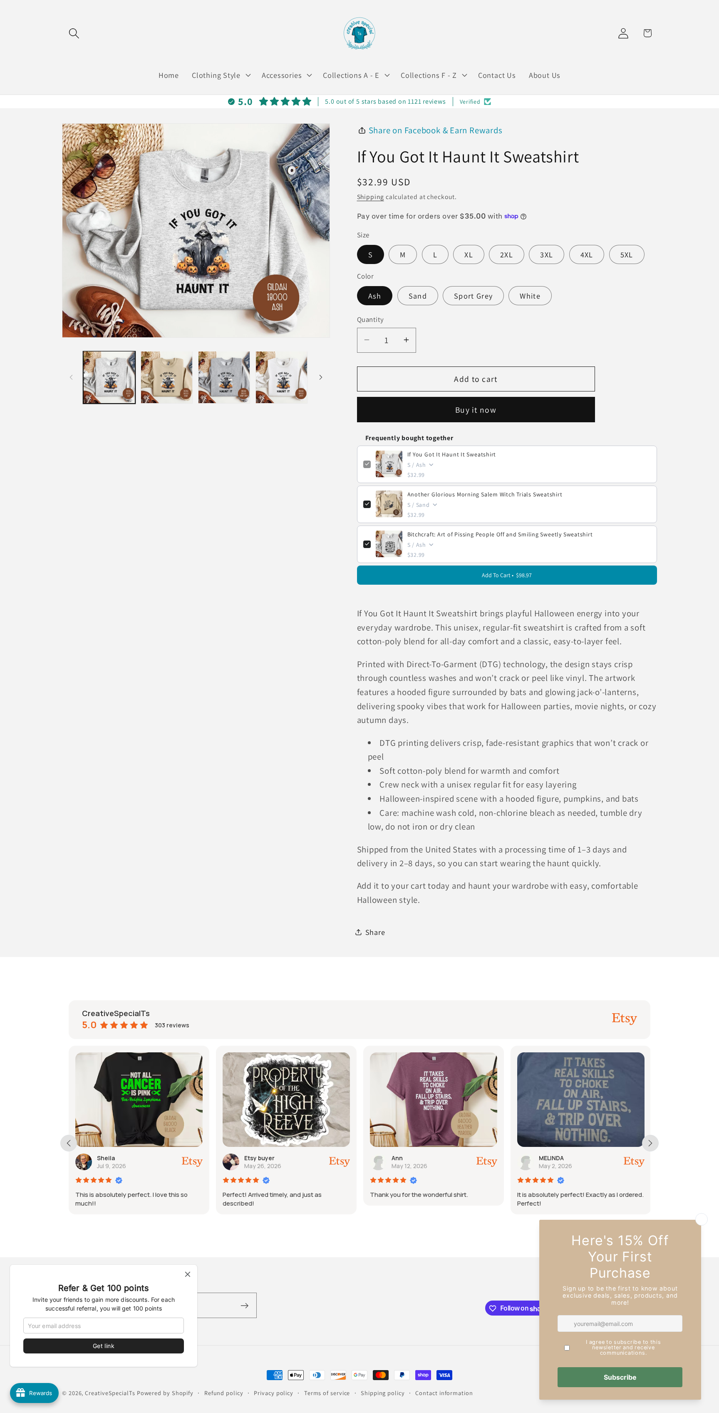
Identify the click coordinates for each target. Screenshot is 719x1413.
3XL (546, 254)
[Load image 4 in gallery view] (281, 377)
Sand (418, 296)
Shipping (370, 196)
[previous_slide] (68, 1143)
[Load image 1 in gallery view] (109, 377)
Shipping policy (383, 1393)
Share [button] (375, 932)
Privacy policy (273, 1393)
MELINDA (551, 1157)
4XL (586, 254)
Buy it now (475, 409)
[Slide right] (321, 377)
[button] (74, 33)
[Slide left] (71, 377)
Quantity (370, 319)
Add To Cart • (507, 574)
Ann (397, 1157)
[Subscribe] (244, 1305)
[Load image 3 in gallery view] (224, 377)
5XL (626, 254)
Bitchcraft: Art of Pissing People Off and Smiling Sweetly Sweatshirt (500, 534)
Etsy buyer (259, 1157)
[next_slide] (650, 1143)
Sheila (106, 1157)
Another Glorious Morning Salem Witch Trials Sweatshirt (485, 494)
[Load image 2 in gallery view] (167, 377)
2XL (506, 254)
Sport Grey (473, 296)
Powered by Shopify (165, 1393)
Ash (375, 296)
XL (468, 254)
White (530, 296)
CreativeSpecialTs (110, 1393)
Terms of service (327, 1393)
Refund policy (223, 1393)
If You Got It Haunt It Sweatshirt (451, 454)
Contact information (444, 1393)
